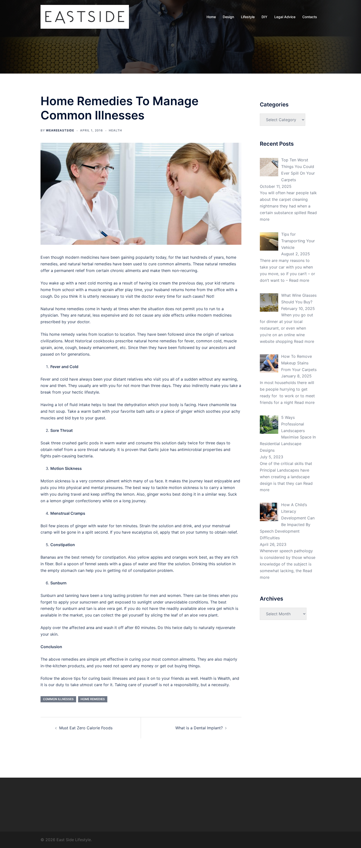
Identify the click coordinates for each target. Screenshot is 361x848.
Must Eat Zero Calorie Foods (85, 727)
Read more (299, 280)
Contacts (309, 17)
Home (211, 17)
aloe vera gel (110, 608)
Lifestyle (248, 17)
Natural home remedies (62, 308)
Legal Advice (284, 17)
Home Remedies (93, 699)
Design (228, 17)
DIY (264, 17)
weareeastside (60, 130)
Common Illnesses (58, 699)
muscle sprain (101, 289)
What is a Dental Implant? (199, 727)
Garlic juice (158, 449)
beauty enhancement (98, 347)
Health (115, 130)
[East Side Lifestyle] (85, 16)
